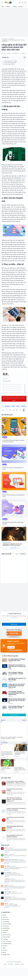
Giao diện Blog (6, 928)
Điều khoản (10, 964)
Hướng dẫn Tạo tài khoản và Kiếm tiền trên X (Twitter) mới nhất (17, 666)
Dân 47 (4, 952)
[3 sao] (9, 383)
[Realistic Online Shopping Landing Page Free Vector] (14, 481)
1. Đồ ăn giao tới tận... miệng (10, 61)
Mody (4, 948)
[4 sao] (11, 383)
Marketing (7, 406)
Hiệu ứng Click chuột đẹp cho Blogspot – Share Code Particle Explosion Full (14, 799)
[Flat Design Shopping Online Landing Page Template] (14, 508)
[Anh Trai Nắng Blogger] (8, 2)
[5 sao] (14, 383)
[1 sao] (4, 383)
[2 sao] (6, 383)
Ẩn (24, 57)
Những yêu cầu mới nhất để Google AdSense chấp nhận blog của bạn (16, 685)
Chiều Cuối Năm (6, 937)
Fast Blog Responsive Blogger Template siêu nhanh (16, 659)
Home (5, 964)
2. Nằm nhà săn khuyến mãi (10, 62)
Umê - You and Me (7, 941)
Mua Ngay (11, 647)
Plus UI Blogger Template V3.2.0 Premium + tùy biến (15, 673)
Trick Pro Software (7, 923)
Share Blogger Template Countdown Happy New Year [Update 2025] (16, 693)
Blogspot (8, 6)
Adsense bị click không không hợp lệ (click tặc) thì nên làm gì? (16, 700)
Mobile (13, 406)
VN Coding (5, 917)
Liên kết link (6, 912)
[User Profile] (25, 3)
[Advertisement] (14, 22)
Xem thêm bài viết (14, 715)
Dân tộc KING (6, 919)
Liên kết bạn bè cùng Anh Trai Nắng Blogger (17, 678)
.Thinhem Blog (6, 921)
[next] (27, 7)
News (18, 406)
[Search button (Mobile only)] (22, 3)
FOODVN (5, 932)
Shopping (23, 406)
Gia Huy (4, 915)
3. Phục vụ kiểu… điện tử (9, 64)
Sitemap (22, 964)
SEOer (25, 6)
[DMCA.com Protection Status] (24, 410)
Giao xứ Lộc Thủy (7, 934)
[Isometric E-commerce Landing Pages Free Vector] (14, 454)
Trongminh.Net (6, 954)
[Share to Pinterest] (17, 410)
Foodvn (24, 178)
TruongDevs (5, 939)
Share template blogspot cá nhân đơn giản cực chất (16, 706)
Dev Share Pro (6, 926)
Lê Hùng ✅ (5, 930)
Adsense (20, 6)
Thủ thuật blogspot (7, 943)
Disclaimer (16, 964)
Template (14, 6)
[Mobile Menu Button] (2, 2)
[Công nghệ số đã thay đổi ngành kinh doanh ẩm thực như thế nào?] (14, 426)
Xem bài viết (6, 852)
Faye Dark (5, 945)
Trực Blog (5, 950)
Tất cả (3, 6)
